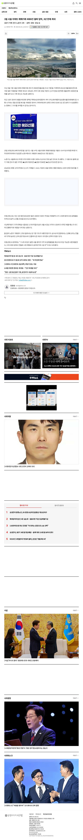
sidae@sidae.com (25, 280)
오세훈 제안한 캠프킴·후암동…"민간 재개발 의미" (20, 268)
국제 (56, 12)
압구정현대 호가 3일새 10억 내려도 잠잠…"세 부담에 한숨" (23, 260)
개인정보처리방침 (47, 814)
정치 (15, 12)
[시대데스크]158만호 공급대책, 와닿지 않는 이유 (20, 264)
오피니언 (4, 12)
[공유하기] (73, 3)
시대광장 (7, 698)
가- (69, 33)
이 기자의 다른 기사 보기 (40, 293)
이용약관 (31, 814)
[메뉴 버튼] (80, 3)
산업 (34, 12)
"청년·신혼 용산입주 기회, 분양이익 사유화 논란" (20, 272)
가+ (77, 33)
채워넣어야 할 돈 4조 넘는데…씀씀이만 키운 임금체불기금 (23, 256)
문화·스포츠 (77, 12)
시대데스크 (8, 755)
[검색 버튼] (77, 3)
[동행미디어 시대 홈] (8, 3)
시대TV (45, 339)
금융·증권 (45, 12)
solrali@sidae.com (21, 285)
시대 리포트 (8, 339)
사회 (65, 12)
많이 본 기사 (24, 505)
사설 (6, 610)
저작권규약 (38, 814)
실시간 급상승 (59, 505)
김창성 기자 (9, 27)
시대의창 (7, 416)
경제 (24, 12)
